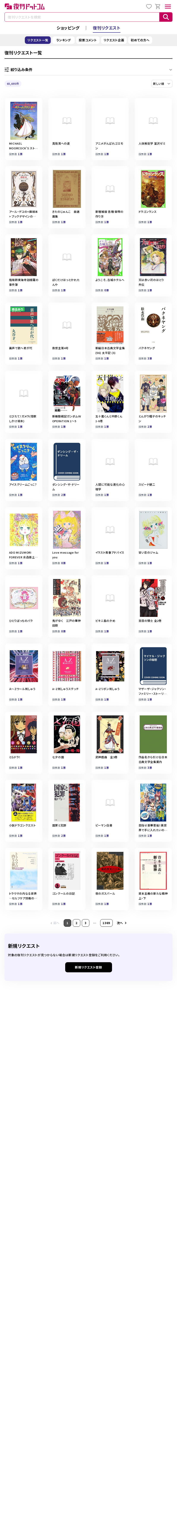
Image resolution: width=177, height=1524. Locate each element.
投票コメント (88, 40)
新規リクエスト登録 (88, 967)
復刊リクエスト (106, 28)
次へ (120, 923)
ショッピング (68, 28)
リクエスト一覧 (37, 40)
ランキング (63, 40)
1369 (106, 923)
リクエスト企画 (114, 40)
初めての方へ (140, 40)
